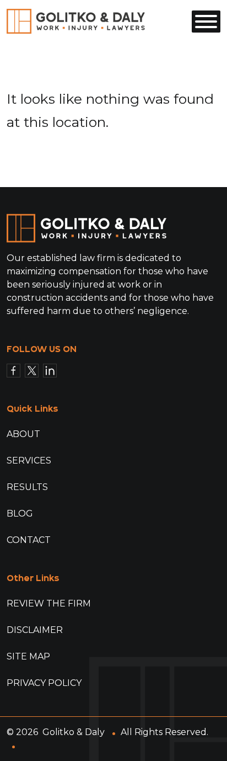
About (23, 434)
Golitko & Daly (73, 732)
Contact (29, 540)
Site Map (28, 656)
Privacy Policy (44, 683)
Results (27, 487)
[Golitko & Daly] (76, 20)
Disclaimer (35, 630)
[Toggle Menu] (206, 21)
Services (29, 460)
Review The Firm (49, 603)
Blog (20, 513)
